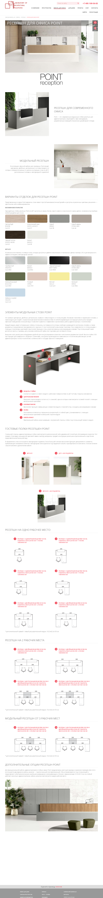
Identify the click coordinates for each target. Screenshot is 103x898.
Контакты (66, 894)
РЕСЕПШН (23, 17)
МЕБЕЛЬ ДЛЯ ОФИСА (60, 8)
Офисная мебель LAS (10, 17)
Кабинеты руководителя (26, 897)
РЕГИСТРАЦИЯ (93, 12)
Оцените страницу (51, 887)
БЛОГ (87, 8)
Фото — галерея (46, 894)
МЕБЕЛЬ (18, 17)
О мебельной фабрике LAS (70, 891)
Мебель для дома (24, 891)
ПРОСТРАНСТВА (46, 8)
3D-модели (44, 897)
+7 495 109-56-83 (90, 3)
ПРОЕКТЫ (80, 8)
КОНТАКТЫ (94, 8)
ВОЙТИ (85, 12)
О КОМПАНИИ (35, 8)
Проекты (44, 891)
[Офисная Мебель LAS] (16, 4)
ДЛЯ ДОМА (71, 8)
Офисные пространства (26, 894)
